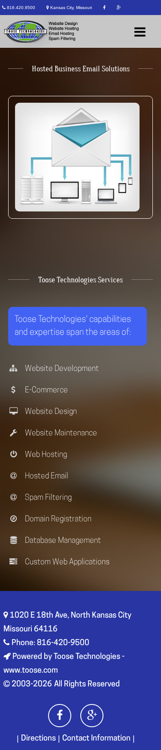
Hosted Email (45, 477)
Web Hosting (45, 455)
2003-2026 (31, 685)
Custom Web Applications (66, 562)
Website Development (61, 369)
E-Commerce (45, 391)
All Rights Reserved (87, 685)
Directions (38, 739)
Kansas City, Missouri (71, 7)
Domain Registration (57, 519)
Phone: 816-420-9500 (50, 643)
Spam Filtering (47, 498)
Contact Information (96, 739)
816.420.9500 (21, 7)
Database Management (62, 541)
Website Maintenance (60, 434)
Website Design (50, 412)
